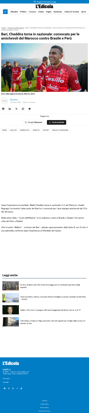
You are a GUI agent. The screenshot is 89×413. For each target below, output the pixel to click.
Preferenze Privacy (44, 411)
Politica (23, 12)
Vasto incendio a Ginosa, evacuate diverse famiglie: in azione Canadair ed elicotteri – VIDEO (53, 298)
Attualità (14, 12)
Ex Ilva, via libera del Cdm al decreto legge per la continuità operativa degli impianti (50, 286)
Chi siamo (6, 378)
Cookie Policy (44, 404)
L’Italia (41, 12)
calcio (13, 130)
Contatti (6, 382)
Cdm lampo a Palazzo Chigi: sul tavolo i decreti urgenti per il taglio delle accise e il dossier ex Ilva (52, 322)
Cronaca (32, 12)
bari (4, 130)
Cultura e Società (71, 12)
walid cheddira (60, 130)
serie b (36, 130)
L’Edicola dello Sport (16, 28)
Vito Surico (14, 99)
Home (3, 28)
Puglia (48, 12)
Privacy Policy (44, 407)
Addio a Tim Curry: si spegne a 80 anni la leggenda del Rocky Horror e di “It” (50, 310)
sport (46, 130)
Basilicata (58, 12)
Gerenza (44, 400)
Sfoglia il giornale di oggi (46, 2)
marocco (25, 130)
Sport (83, 12)
